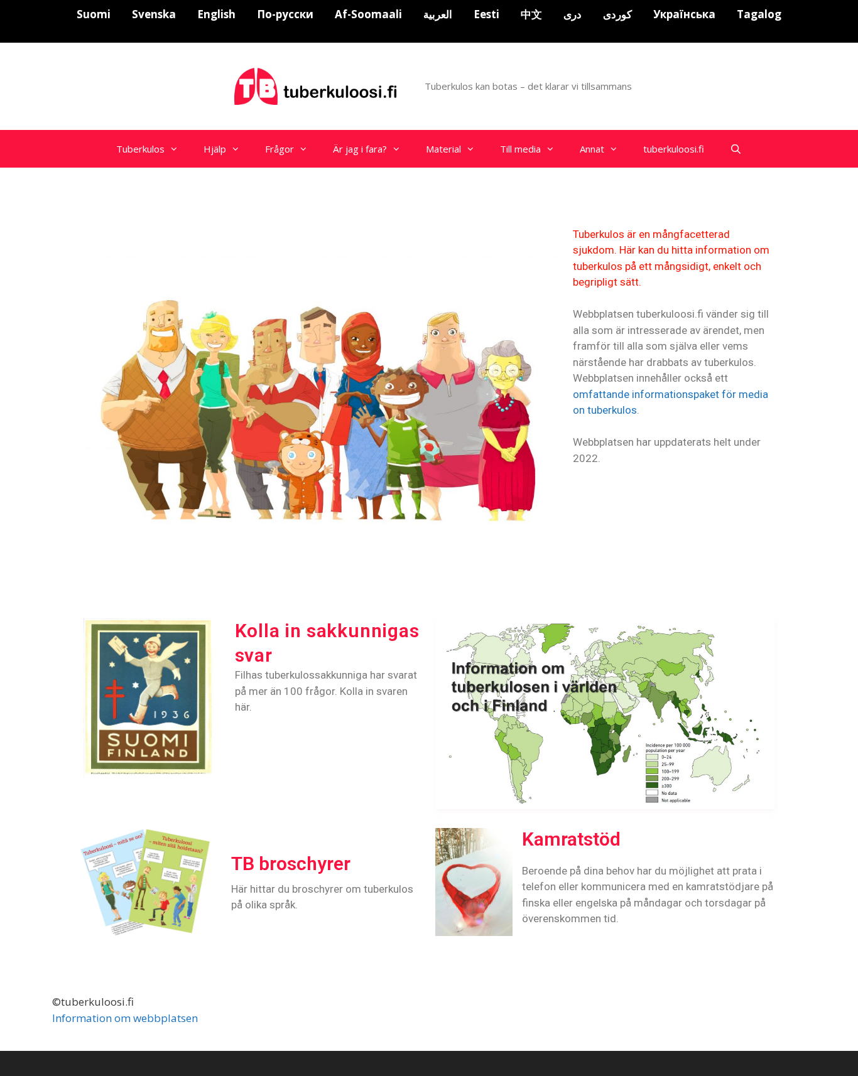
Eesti (486, 14)
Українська (684, 14)
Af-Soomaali (368, 14)
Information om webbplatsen (125, 1018)
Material (443, 149)
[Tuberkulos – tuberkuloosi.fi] (317, 85)
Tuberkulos (140, 149)
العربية (437, 14)
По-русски (285, 14)
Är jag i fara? (360, 149)
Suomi (94, 14)
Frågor (279, 149)
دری (572, 14)
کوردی (617, 14)
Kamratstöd (571, 839)
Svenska (154, 14)
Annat (592, 149)
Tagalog (759, 14)
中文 (531, 14)
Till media (520, 149)
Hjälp (215, 149)
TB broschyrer (290, 863)
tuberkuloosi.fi (673, 149)
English (216, 14)
